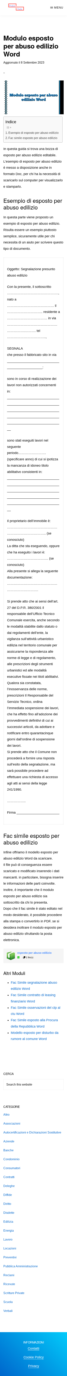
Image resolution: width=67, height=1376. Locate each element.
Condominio (11, 1159)
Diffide (7, 1194)
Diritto (7, 1203)
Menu (58, 7)
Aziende (8, 1141)
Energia (8, 1230)
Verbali (8, 1310)
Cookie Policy (33, 1357)
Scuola (8, 1302)
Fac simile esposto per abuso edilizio (32, 138)
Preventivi (10, 1257)
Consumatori (11, 1168)
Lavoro (7, 1239)
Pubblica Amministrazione (20, 1266)
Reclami (8, 1275)
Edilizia (8, 1221)
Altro (6, 1114)
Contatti (33, 1348)
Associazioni (11, 1123)
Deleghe (9, 1186)
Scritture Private (13, 1293)
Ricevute (9, 1284)
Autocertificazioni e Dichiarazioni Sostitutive (32, 1132)
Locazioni (9, 1248)
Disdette (8, 1212)
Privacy (33, 1366)
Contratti (9, 1177)
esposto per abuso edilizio (34, 952)
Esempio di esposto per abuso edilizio (33, 132)
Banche (8, 1150)
